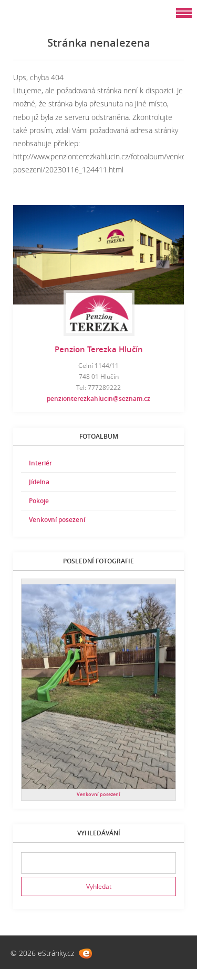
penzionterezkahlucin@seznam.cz (98, 398)
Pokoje (39, 500)
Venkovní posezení (57, 519)
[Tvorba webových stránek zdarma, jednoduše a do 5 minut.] (85, 954)
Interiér (40, 463)
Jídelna (39, 481)
